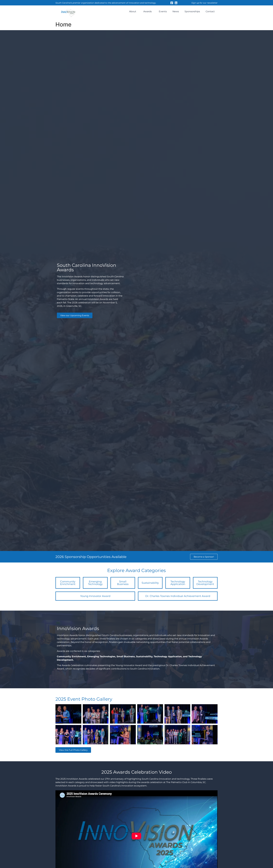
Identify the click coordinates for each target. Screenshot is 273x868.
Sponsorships (192, 11)
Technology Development (205, 583)
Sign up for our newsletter (204, 3)
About (132, 11)
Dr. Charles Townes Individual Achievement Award (177, 596)
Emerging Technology (95, 583)
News (175, 11)
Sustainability (150, 582)
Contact (210, 11)
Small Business (123, 583)
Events (163, 11)
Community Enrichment (67, 583)
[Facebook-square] (171, 2)
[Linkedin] (176, 2)
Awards (147, 11)
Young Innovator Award (95, 596)
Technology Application (177, 583)
